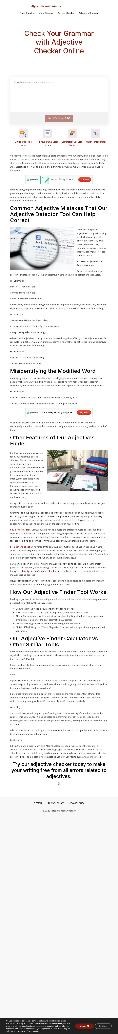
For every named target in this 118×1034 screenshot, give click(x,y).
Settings (103, 1026)
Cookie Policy (76, 803)
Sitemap (38, 803)
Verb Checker (46, 13)
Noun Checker (27, 13)
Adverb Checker (66, 13)
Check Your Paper (59, 118)
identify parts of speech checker (39, 571)
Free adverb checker (21, 546)
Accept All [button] (84, 1026)
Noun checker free (20, 529)
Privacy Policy (56, 803)
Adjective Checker (88, 13)
